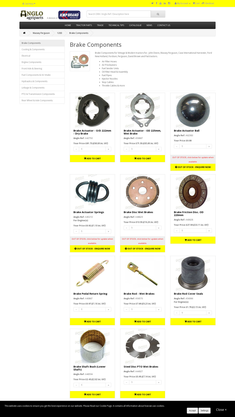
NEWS (149, 25)
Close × (221, 410)
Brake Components (78, 33)
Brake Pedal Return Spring (90, 293)
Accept (192, 410)
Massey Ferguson (41, 33)
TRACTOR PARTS (84, 25)
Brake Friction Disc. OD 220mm (189, 213)
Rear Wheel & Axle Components (37, 100)
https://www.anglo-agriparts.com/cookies (185, 405)
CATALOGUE (135, 25)
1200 (59, 33)
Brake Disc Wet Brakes (138, 212)
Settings (204, 410)
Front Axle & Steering (32, 68)
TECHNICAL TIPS (116, 25)
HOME (68, 25)
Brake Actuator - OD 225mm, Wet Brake (142, 132)
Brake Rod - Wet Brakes (139, 293)
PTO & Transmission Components (38, 94)
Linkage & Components (33, 87)
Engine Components (31, 62)
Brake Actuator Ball (186, 130)
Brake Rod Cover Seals (188, 293)
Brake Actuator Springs (88, 212)
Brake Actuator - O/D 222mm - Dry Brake (92, 132)
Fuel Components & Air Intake (36, 74)
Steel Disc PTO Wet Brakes (141, 366)
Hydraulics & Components (34, 81)
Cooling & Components (33, 49)
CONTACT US (163, 25)
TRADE (100, 25)
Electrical (26, 55)
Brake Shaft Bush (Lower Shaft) (89, 368)
